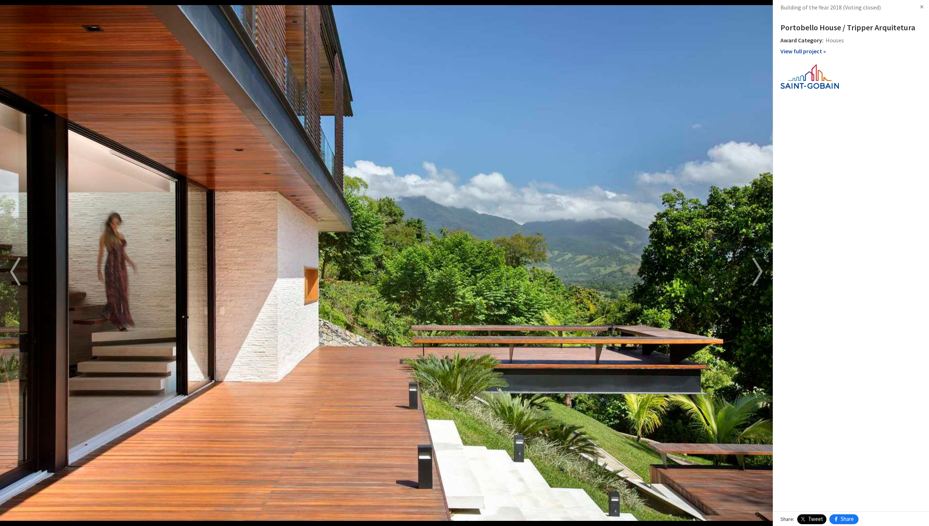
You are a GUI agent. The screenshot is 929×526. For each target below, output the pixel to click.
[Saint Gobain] (809, 75)
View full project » (803, 51)
